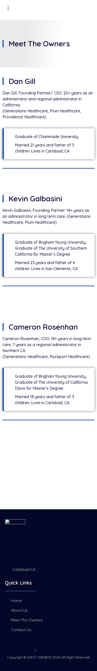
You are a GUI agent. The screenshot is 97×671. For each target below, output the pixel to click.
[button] (73, 10)
